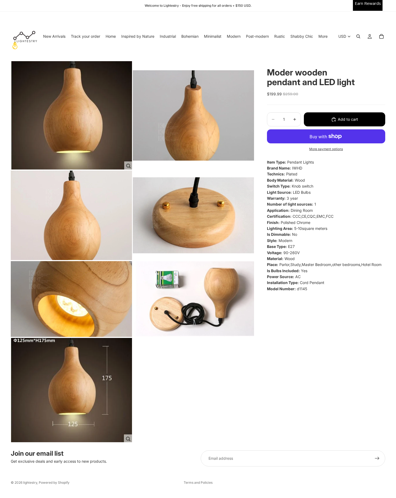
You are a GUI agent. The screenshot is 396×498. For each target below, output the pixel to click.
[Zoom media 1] (71, 115)
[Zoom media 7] (71, 390)
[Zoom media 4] (193, 215)
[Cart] (381, 36)
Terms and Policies (198, 482)
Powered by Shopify (54, 482)
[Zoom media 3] (71, 215)
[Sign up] (377, 458)
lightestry (30, 482)
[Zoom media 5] (71, 299)
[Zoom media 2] (193, 115)
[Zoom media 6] (193, 299)
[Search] (358, 36)
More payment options (326, 149)
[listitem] (323, 36)
